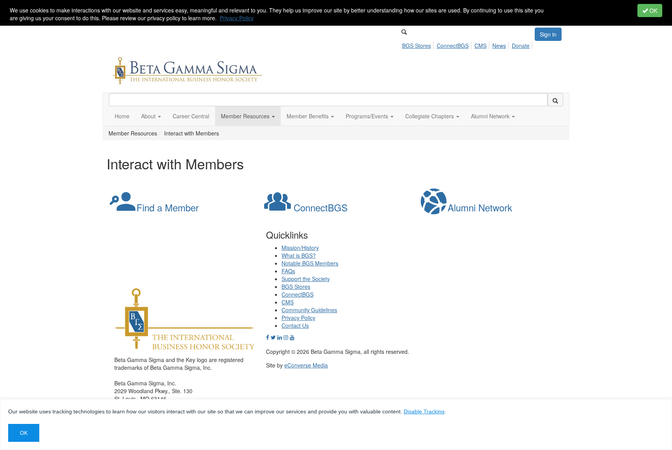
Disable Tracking (424, 411)
